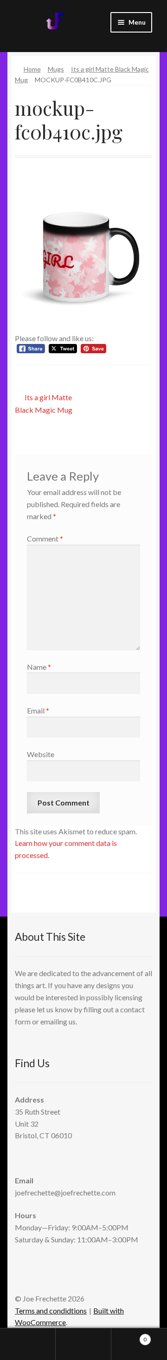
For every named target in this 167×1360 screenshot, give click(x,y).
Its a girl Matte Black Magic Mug (43, 403)
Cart (129, 1336)
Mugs (56, 69)
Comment (45, 538)
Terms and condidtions (51, 1310)
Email (38, 710)
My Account (28, 1344)
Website (40, 754)
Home (32, 69)
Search (83, 1344)
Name (39, 666)
